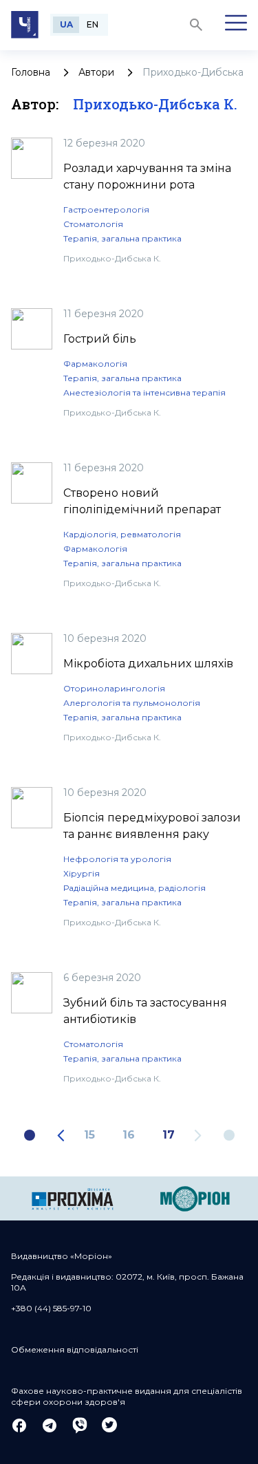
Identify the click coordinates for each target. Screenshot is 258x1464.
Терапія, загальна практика (122, 238)
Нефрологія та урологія (117, 859)
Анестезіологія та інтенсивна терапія (144, 392)
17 (168, 1134)
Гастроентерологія (106, 209)
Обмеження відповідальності (74, 1349)
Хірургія (81, 873)
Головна (30, 72)
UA (66, 24)
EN (92, 24)
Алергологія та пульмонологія (131, 703)
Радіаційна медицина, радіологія (134, 888)
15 (89, 1134)
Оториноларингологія (114, 688)
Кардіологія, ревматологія (122, 534)
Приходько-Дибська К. (112, 258)
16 (128, 1134)
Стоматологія (93, 224)
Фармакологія (95, 363)
